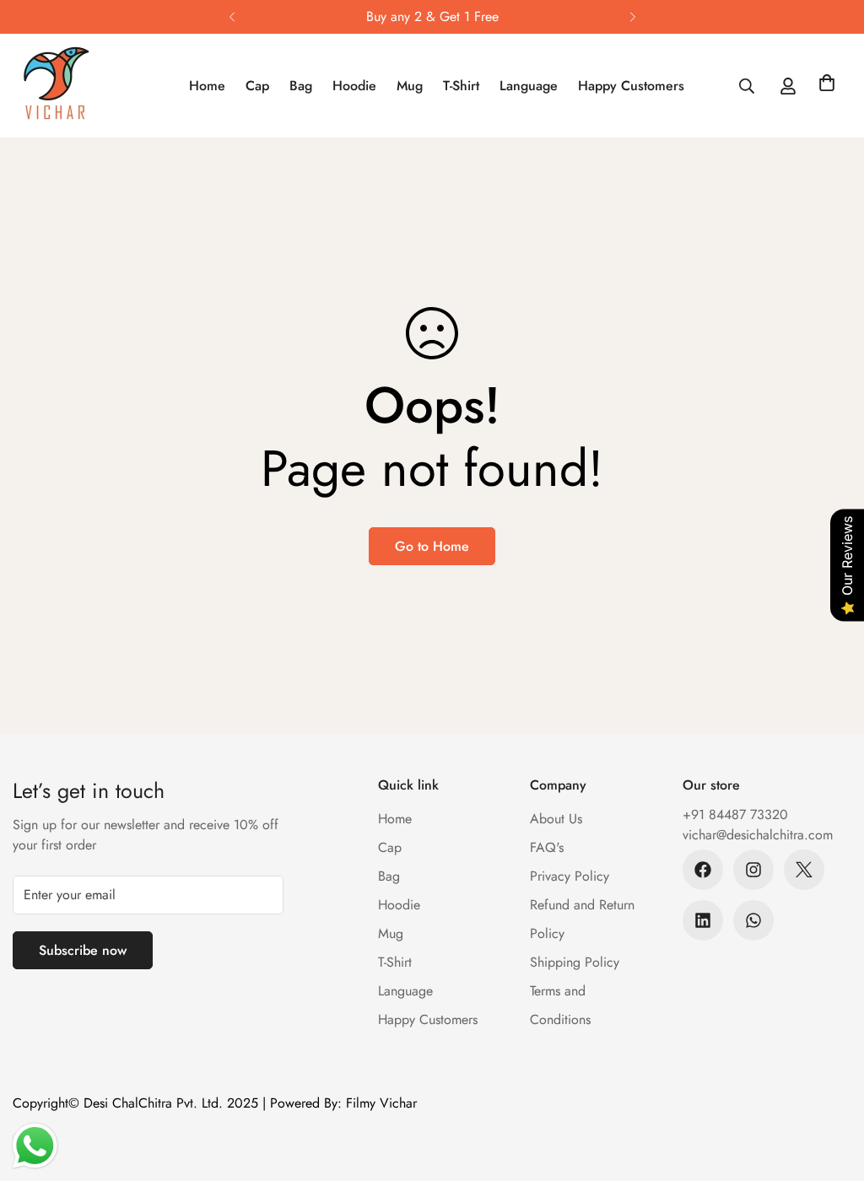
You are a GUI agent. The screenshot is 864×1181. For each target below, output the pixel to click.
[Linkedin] (703, 920)
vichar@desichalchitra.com (758, 834)
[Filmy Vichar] (74, 86)
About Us (556, 818)
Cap (257, 85)
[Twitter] (804, 869)
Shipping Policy (574, 962)
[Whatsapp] (753, 920)
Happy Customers (631, 85)
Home (207, 85)
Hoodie (354, 85)
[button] (826, 86)
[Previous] (232, 17)
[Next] (632, 17)
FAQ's (547, 847)
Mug (410, 85)
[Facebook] (703, 869)
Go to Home (432, 546)
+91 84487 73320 (735, 814)
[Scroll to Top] (831, 1089)
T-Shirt (461, 85)
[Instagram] (753, 869)
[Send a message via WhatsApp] (35, 1146)
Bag (300, 85)
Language (529, 85)
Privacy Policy (569, 876)
